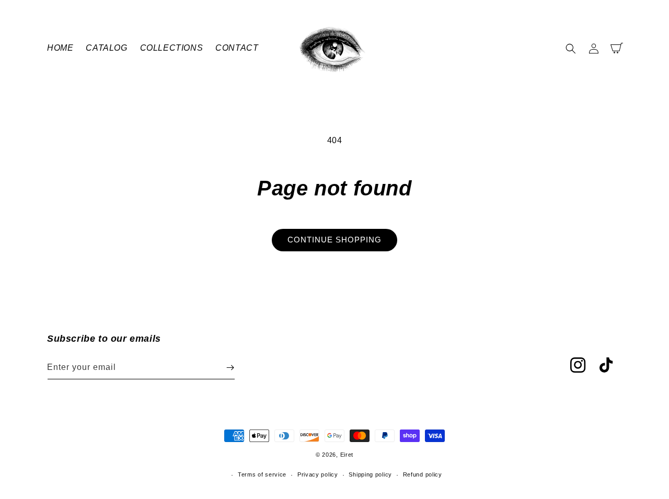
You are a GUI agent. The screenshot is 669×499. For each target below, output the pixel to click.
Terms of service (262, 474)
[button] (570, 48)
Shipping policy (370, 474)
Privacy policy (317, 474)
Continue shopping (334, 239)
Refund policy (422, 474)
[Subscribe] (230, 367)
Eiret (347, 454)
